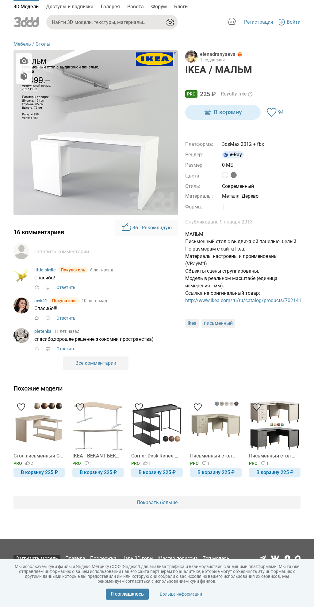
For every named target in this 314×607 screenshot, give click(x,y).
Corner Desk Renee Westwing (156, 456)
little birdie (45, 269)
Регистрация (258, 22)
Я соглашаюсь (127, 594)
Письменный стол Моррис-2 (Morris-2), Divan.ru (273, 456)
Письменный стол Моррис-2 (214, 456)
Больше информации (181, 594)
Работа (135, 7)
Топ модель (216, 558)
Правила (75, 558)
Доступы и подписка (70, 7)
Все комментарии (95, 363)
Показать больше (157, 502)
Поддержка (103, 558)
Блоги (181, 7)
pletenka (43, 331)
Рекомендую (152, 228)
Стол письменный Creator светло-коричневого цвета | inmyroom (38, 456)
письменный (218, 323)
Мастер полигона (178, 558)
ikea (192, 323)
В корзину (228, 112)
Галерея (110, 7)
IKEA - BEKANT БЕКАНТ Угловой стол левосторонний (97, 456)
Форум (159, 7)
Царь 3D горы (137, 558)
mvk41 (40, 300)
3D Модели (26, 7)
